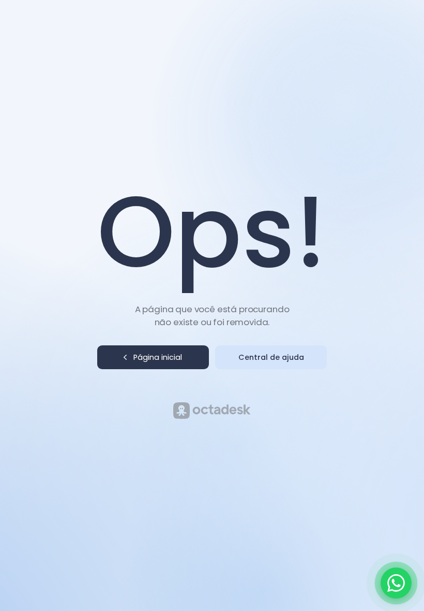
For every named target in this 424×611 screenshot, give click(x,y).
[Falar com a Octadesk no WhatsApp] (396, 583)
